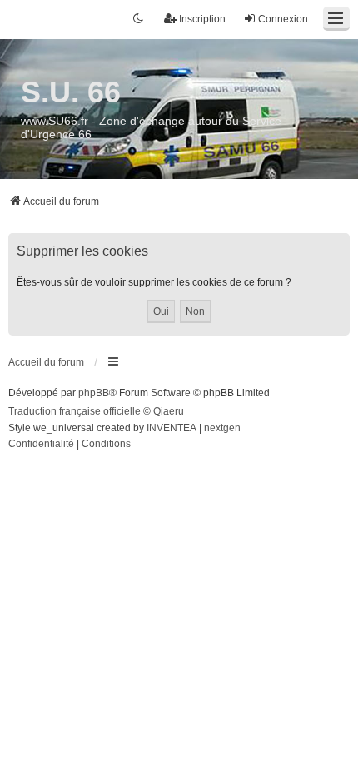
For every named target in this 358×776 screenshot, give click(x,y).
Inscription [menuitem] (202, 19)
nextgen (222, 428)
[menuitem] (41, 444)
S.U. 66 (71, 92)
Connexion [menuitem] (283, 19)
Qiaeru (168, 411)
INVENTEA (171, 428)
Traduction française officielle (74, 411)
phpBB (93, 393)
